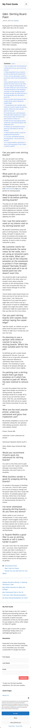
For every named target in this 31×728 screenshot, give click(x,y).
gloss (20, 188)
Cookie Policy (12, 726)
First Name (6, 657)
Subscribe (23, 678)
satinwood (9, 188)
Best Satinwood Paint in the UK (12, 592)
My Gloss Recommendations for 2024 (15, 598)
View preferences (15, 722)
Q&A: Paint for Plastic (12, 568)
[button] (28, 698)
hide (13, 63)
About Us (5, 695)
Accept (15, 713)
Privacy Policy (19, 726)
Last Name (6, 663)
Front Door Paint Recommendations (14, 595)
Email (4, 669)
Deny (15, 718)
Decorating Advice (11, 566)
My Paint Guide (10, 4)
